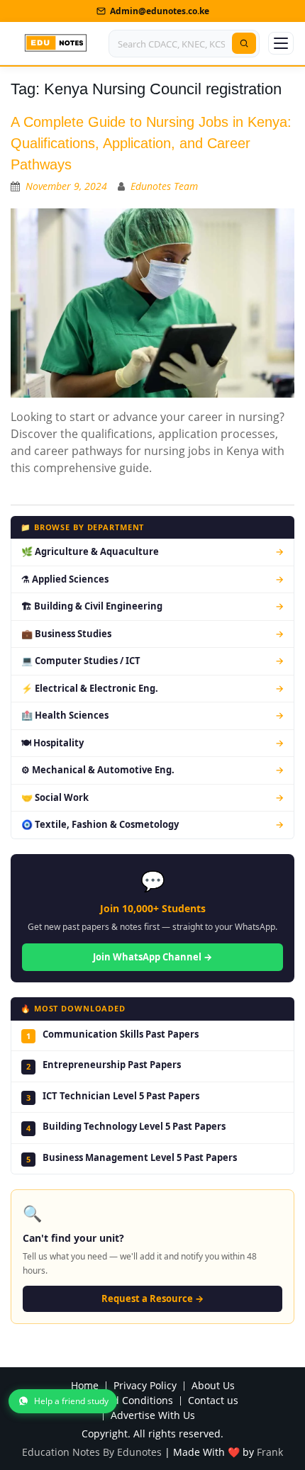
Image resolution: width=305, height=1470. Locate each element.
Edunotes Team (164, 186)
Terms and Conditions (120, 1401)
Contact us (213, 1401)
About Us (213, 1386)
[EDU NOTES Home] (55, 43)
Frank (270, 1452)
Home (85, 1386)
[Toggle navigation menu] (281, 43)
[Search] (244, 43)
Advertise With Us (153, 1415)
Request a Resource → (152, 1298)
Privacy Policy (145, 1386)
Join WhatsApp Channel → (152, 956)
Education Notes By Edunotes (92, 1452)
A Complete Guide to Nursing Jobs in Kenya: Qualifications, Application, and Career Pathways (151, 143)
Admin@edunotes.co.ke (159, 11)
